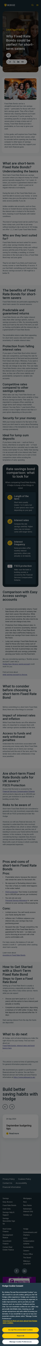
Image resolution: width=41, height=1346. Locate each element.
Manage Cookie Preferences (21, 1342)
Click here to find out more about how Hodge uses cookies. (20, 1322)
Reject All (20, 1336)
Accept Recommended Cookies (20, 1330)
